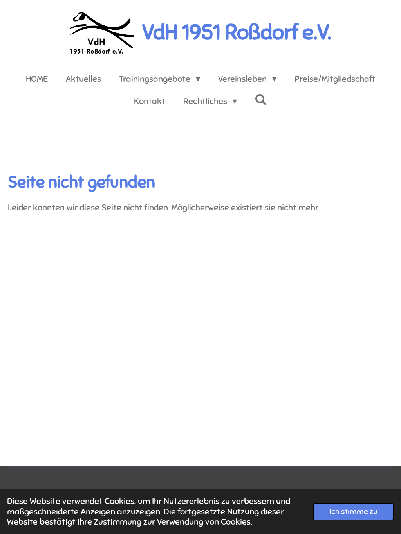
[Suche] (261, 100)
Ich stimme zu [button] (353, 511)
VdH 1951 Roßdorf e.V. (236, 32)
